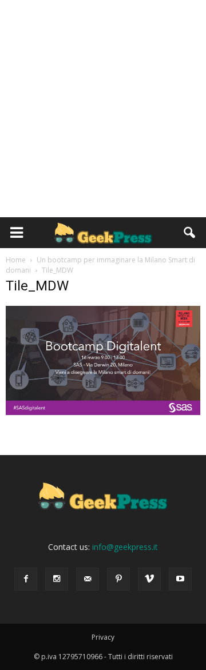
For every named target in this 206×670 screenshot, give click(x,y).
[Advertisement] (103, 109)
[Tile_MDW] (103, 412)
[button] (190, 232)
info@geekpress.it (125, 546)
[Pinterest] (118, 579)
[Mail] (87, 579)
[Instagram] (56, 579)
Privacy (103, 637)
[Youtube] (180, 579)
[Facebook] (25, 579)
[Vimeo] (149, 579)
